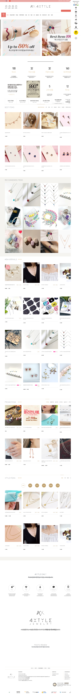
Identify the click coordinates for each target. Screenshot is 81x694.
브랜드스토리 (60, 0)
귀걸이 (26, 14)
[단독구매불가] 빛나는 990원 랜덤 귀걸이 (10, 427)
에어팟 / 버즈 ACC (44, 14)
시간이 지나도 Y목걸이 (26, 284)
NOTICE (76, 20)
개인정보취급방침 (40, 668)
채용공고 (49, 668)
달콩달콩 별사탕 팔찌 (7, 132)
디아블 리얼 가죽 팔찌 (62, 284)
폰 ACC (49, 14)
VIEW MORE (20, 259)
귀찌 (28, 14)
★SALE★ (7, 14)
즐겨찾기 (9, 8)
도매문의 (16, 8)
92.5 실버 (17, 14)
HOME (77, 2)
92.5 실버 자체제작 (12, 14)
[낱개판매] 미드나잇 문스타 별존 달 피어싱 (65, 166)
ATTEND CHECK (76, 28)
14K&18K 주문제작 (21, 14)
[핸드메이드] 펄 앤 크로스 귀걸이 (45, 385)
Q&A (76, 24)
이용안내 (45, 668)
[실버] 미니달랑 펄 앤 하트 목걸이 (27, 351)
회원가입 (67, 0)
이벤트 (52, 14)
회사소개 (32, 668)
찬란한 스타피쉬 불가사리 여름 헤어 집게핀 (46, 132)
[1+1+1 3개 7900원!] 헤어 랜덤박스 (27, 427)
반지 (34, 14)
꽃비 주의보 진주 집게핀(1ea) (26, 132)
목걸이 (31, 14)
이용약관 (36, 668)
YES (75, 2)
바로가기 (6, 8)
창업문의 (13, 8)
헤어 (40, 14)
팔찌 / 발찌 (37, 14)
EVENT (76, 9)
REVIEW (76, 13)
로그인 (64, 0)
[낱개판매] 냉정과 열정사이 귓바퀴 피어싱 (10, 166)
